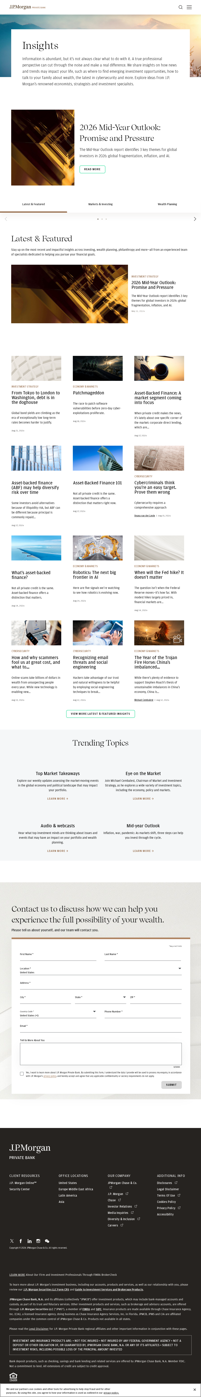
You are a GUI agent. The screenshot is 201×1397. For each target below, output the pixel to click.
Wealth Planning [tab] (167, 204)
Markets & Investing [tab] (100, 204)
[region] (100, 1390)
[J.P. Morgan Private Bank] (27, 7)
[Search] (180, 7)
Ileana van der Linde (144, 515)
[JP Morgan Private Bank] (29, 1157)
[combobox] (101, 985)
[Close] (194, 1389)
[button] (11, 1241)
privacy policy (50, 1076)
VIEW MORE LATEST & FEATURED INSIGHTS (100, 713)
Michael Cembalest (143, 700)
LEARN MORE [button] (17, 1275)
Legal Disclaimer (39, 1329)
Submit (171, 1084)
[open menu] (189, 7)
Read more (92, 169)
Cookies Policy (166, 1201)
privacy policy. (111, 1393)
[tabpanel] (100, 478)
